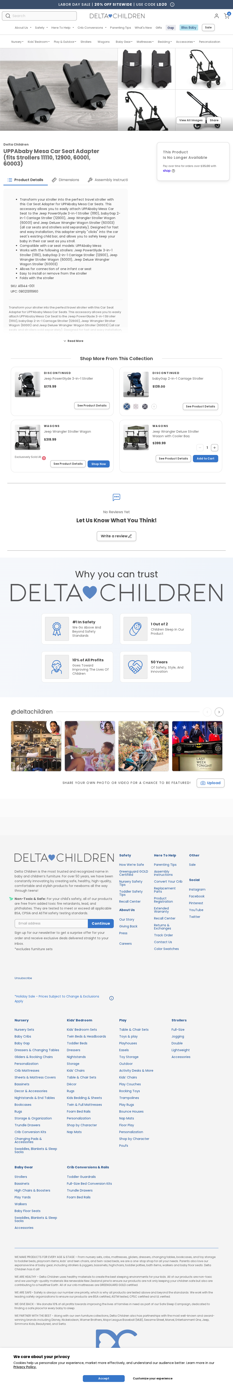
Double (177, 1043)
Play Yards (23, 1197)
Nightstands (76, 1057)
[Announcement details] (111, 999)
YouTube (196, 910)
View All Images (191, 120)
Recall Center (130, 901)
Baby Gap (22, 1043)
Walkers (21, 1204)
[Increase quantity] (214, 447)
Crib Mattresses (27, 1070)
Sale (208, 27)
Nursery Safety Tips (130, 883)
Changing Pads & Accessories (28, 1140)
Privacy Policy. (24, 1367)
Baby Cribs (23, 1036)
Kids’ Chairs (76, 1070)
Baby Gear (123, 42)
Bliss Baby (188, 27)
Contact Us (163, 942)
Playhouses (128, 1043)
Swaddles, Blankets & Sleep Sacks (36, 1150)
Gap (170, 27)
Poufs (123, 1145)
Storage (73, 1063)
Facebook (197, 896)
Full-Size (178, 1029)
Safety (39, 27)
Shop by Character (82, 1125)
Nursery (16, 42)
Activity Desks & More (136, 1070)
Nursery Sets (24, 1029)
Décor (71, 1084)
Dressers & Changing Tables (37, 1050)
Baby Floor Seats (28, 1211)
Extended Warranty (161, 910)
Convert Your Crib (168, 881)
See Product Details (91, 405)
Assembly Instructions (163, 873)
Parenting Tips (120, 27)
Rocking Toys (129, 1091)
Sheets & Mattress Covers (35, 1077)
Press (123, 933)
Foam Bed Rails (79, 1111)
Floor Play (126, 1125)
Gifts (159, 27)
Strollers (86, 42)
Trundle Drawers (27, 1125)
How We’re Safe (131, 864)
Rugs (18, 1111)
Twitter (194, 916)
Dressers (73, 1050)
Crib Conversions (90, 27)
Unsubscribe (23, 978)
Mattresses (144, 42)
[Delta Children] (64, 858)
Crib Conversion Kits (30, 1132)
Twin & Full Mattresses (84, 1104)
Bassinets (22, 1084)
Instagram (197, 889)
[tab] (25, 179)
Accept (103, 1378)
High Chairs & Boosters (32, 1190)
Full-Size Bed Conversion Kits (89, 1183)
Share (214, 120)
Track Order (163, 935)
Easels (124, 1050)
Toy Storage (129, 1057)
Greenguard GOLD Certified (133, 873)
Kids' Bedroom (38, 42)
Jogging (178, 1036)
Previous (208, 712)
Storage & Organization (33, 1118)
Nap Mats (74, 1132)
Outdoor (126, 1063)
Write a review (114, 536)
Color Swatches (166, 949)
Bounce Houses (131, 1111)
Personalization (209, 42)
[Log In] (216, 15)
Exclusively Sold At (28, 457)
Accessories (184, 42)
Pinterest (196, 903)
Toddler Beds (77, 1043)
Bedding (164, 42)
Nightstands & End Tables (35, 1098)
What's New (143, 27)
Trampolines (129, 1098)
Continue (101, 923)
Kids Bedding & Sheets (84, 1098)
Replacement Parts (165, 890)
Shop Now (98, 464)
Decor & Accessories (31, 1091)
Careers (125, 943)
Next (219, 712)
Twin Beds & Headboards (86, 1036)
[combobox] (39, 15)
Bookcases (23, 1104)
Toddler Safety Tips (131, 893)
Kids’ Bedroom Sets (82, 1029)
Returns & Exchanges (162, 927)
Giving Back (128, 926)
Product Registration (163, 900)
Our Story (126, 919)
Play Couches (130, 1084)
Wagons (104, 42)
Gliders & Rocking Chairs (34, 1057)
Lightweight (181, 1050)
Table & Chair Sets (81, 1077)
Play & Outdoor (64, 42)
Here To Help (61, 27)
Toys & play (128, 1036)
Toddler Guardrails (81, 1176)
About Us (21, 27)
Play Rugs (126, 1104)
